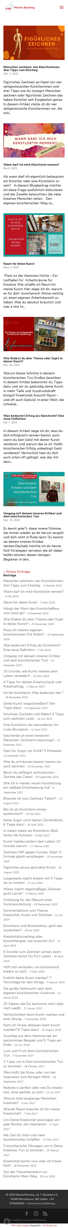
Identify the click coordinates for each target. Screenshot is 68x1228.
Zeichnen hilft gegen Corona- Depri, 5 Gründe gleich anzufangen (32, 854)
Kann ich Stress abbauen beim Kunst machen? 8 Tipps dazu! (31, 1027)
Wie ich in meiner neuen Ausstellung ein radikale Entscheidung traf (32, 785)
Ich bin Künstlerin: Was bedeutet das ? (33, 692)
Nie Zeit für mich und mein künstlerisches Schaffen (24, 1137)
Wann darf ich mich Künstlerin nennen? (31, 165)
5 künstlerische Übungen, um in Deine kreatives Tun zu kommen (33, 1148)
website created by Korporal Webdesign (24, 1220)
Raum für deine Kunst (19, 264)
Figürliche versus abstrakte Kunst (29, 867)
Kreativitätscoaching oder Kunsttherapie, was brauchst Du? (29, 938)
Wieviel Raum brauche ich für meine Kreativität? (31, 1111)
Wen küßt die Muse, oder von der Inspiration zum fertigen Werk (29, 1074)
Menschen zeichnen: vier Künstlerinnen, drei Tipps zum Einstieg (31, 68)
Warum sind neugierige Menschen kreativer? (29, 1100)
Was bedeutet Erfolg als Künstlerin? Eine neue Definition (33, 417)
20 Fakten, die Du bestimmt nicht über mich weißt (33, 1006)
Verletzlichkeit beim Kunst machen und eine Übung (33, 1016)
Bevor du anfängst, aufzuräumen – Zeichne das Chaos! (29, 774)
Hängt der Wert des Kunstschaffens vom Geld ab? (31, 610)
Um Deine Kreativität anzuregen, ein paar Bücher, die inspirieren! (31, 1122)
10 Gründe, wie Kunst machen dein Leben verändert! (30, 673)
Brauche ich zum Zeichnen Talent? (29, 798)
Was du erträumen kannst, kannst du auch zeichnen (32, 763)
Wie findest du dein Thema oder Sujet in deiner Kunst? (33, 359)
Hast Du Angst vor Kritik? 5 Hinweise (32, 751)
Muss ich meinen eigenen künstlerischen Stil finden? (23, 632)
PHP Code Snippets (20, 1225)
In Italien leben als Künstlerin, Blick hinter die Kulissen (30, 832)
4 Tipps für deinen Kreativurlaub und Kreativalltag (32, 684)
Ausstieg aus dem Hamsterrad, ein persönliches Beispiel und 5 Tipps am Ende (32, 1040)
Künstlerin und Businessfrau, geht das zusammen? (32, 928)
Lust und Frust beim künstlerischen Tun (31, 1053)
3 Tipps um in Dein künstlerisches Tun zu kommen (33, 1063)
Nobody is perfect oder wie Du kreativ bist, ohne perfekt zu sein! (33, 1089)
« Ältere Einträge (16, 571)
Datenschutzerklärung (41, 1203)
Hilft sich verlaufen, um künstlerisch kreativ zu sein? (31, 969)
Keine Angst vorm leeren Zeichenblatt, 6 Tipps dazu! (33, 822)
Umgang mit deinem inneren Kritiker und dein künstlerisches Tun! (32, 514)
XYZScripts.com (49, 1225)
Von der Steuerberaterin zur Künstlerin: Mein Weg (25, 1174)
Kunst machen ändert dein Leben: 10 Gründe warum (31, 843)
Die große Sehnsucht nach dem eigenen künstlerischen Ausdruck (29, 990)
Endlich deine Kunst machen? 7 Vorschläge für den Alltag (27, 980)
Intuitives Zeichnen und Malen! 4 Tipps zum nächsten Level (33, 716)
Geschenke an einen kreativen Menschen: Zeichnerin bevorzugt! (28, 737)
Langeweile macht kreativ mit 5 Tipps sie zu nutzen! (33, 880)
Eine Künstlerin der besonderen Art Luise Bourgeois (31, 727)
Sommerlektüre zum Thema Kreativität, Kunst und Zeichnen (27, 912)
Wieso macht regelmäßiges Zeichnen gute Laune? (32, 891)
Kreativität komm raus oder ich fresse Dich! (32, 1163)
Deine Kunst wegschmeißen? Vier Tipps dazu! (29, 705)
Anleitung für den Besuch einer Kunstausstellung (27, 902)
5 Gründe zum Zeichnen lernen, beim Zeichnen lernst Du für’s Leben (32, 954)
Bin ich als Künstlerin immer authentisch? (25, 811)
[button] (7, 1221)
